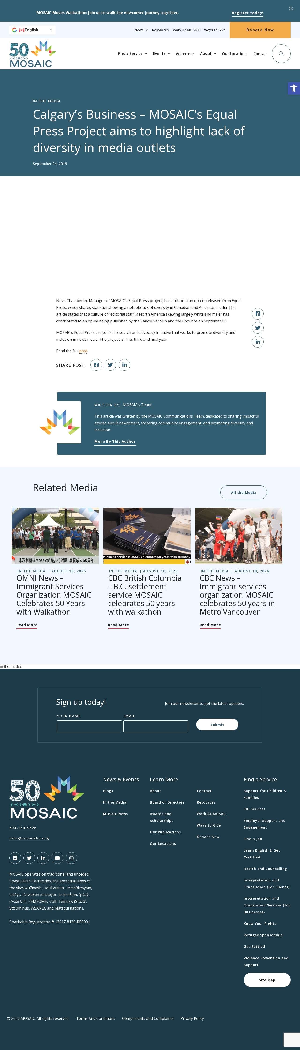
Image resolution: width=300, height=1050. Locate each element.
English (31, 30)
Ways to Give (214, 30)
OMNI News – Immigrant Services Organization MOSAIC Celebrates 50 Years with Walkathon (53, 595)
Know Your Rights (260, 923)
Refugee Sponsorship (263, 935)
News (139, 30)
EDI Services (255, 809)
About (206, 53)
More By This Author (114, 441)
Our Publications (165, 832)
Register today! (247, 12)
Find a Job (253, 839)
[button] (294, 88)
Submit (217, 724)
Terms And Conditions (95, 1018)
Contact (260, 53)
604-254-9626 (23, 828)
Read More (27, 624)
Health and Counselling (265, 868)
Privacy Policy (192, 1018)
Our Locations (235, 53)
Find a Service (130, 53)
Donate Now (260, 29)
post (83, 350)
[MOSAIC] (32, 63)
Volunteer (185, 53)
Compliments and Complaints (148, 1018)
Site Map (267, 980)
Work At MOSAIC (186, 30)
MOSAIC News (115, 814)
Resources (160, 30)
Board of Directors (167, 802)
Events (159, 53)
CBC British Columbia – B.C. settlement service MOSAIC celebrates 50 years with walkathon (145, 595)
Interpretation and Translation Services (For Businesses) (267, 905)
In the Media (115, 802)
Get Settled (254, 946)
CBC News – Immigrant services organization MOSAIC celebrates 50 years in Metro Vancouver (237, 595)
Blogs (108, 791)
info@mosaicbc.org (29, 838)
